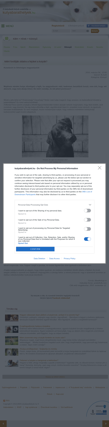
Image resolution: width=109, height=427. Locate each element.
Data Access (54, 258)
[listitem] (54, 204)
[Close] (100, 168)
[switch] (87, 210)
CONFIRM (35, 249)
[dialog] (54, 213)
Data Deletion (39, 258)
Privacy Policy (69, 258)
